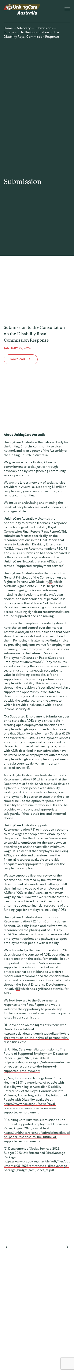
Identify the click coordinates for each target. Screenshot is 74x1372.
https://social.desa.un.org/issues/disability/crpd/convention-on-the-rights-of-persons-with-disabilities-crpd (36, 1038)
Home (8, 28)
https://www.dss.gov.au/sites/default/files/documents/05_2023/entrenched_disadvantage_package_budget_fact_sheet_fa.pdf (37, 1166)
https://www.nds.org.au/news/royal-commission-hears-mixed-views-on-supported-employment (30, 1108)
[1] (50, 582)
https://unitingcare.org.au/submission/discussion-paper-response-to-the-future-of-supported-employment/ (37, 1067)
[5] (18, 989)
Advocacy (24, 28)
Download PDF (20, 359)
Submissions (44, 28)
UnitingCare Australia (22, 9)
